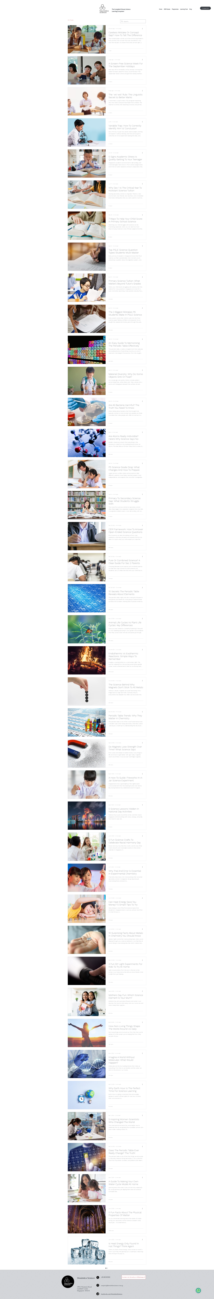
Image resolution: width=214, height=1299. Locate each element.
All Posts (70, 20)
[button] (167, 9)
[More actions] (143, 29)
